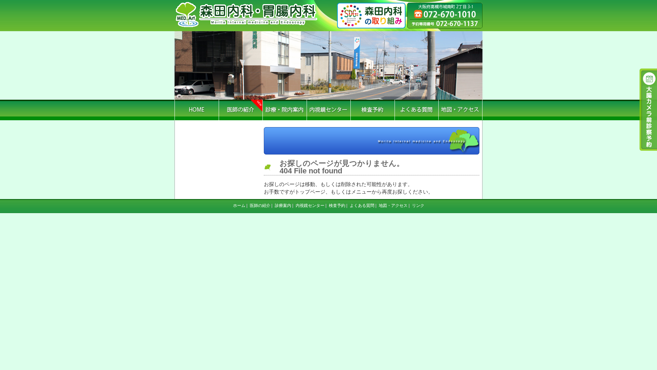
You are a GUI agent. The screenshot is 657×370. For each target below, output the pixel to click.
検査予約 (337, 205)
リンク (418, 205)
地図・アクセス (393, 205)
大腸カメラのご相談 (646, 110)
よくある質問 (362, 205)
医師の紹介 (260, 205)
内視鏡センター (310, 205)
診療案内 (283, 205)
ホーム (239, 205)
